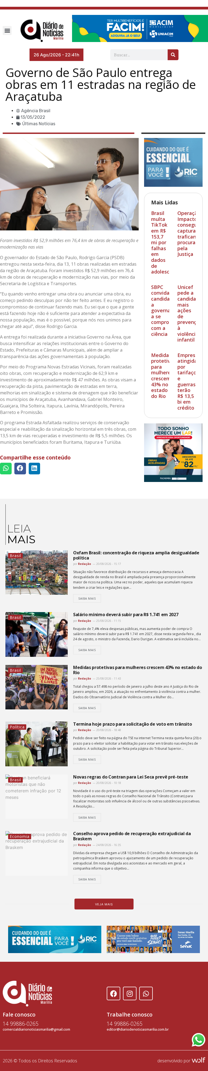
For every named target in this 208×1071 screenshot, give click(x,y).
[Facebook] (113, 993)
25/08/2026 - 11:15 (108, 621)
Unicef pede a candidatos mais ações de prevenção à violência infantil (190, 313)
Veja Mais (104, 904)
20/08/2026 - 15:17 (108, 564)
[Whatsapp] (146, 993)
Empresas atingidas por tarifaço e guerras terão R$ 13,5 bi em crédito (189, 381)
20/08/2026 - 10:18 (108, 783)
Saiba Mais (87, 598)
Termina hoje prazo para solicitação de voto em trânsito (133, 724)
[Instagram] (129, 993)
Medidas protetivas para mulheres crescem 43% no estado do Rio (163, 375)
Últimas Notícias (38, 123)
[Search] (173, 54)
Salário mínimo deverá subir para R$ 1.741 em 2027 (125, 614)
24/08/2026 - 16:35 (108, 845)
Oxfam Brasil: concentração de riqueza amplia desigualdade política (136, 555)
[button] (7, 30)
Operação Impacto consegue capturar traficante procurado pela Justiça (189, 233)
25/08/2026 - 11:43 (108, 678)
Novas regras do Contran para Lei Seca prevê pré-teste (130, 777)
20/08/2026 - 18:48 (108, 730)
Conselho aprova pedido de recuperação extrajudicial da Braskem (132, 836)
